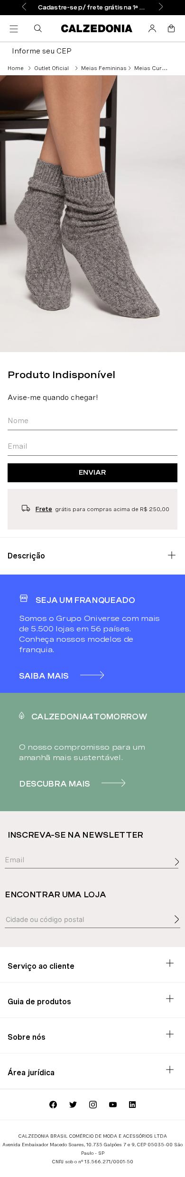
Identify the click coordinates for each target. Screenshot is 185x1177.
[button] (39, 28)
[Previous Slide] (24, 7)
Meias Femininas (104, 68)
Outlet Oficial (51, 68)
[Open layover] (179, 872)
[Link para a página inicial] (16, 68)
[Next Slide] (160, 7)
